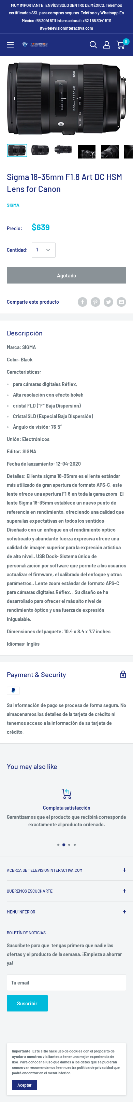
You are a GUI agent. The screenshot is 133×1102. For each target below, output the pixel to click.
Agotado (66, 275)
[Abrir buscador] (93, 45)
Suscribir (27, 1003)
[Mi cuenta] (106, 45)
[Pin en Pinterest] (95, 302)
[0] (120, 45)
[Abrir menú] (10, 44)
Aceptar (24, 1085)
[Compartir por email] (121, 302)
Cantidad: (17, 250)
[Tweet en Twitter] (108, 302)
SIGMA (13, 205)
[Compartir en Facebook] (82, 302)
